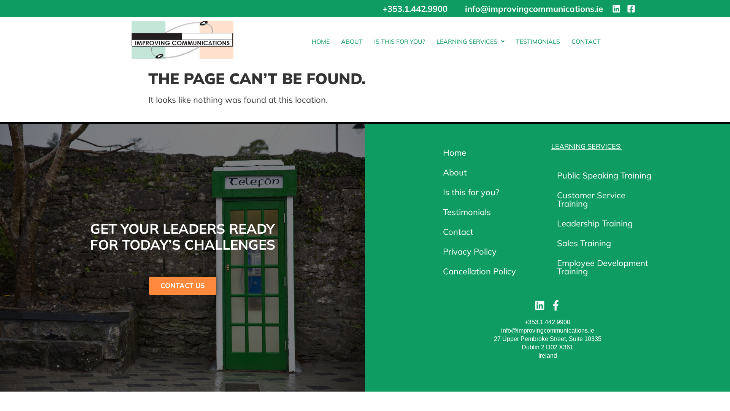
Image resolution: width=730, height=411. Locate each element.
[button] (470, 41)
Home (321, 41)
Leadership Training (595, 223)
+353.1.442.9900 (547, 322)
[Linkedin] (616, 8)
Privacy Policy (470, 251)
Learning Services (466, 41)
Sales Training (584, 243)
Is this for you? (399, 41)
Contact (586, 41)
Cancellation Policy (479, 271)
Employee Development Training (602, 267)
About (352, 41)
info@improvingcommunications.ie (547, 330)
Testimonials (538, 41)
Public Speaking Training (604, 175)
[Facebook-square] (631, 8)
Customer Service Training (591, 199)
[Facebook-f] (556, 305)
